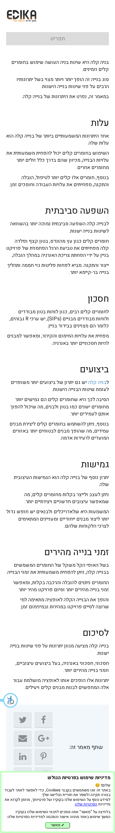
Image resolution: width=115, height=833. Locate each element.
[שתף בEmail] (23, 738)
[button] (9, 700)
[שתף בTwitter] (23, 720)
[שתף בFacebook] (43, 720)
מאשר (57, 825)
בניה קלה (97, 382)
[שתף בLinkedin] (23, 756)
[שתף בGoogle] (43, 738)
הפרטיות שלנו (86, 804)
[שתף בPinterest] (43, 756)
